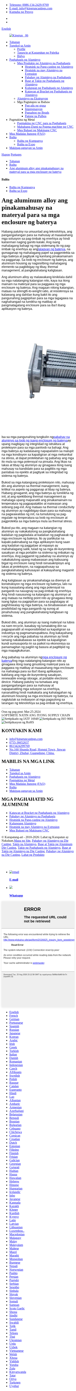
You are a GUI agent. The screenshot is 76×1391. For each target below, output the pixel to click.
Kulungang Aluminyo (22, 823)
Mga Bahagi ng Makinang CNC (37, 130)
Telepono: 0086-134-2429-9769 (29, 4)
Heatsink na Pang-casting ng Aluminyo (49, 66)
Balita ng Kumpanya (30, 140)
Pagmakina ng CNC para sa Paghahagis (41, 123)
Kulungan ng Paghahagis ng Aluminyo (49, 88)
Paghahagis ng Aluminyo (24, 59)
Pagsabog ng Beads (37, 112)
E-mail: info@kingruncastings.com (30, 8)
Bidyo (21, 56)
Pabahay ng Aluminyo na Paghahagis (48, 77)
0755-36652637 (19, 742)
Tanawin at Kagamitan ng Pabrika (38, 52)
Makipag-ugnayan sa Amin (26, 148)
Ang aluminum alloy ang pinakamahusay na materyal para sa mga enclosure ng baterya (36, 170)
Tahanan (14, 42)
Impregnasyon (33, 109)
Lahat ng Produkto (32, 854)
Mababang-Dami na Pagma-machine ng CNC (45, 126)
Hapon (6, 154)
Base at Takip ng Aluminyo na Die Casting (36, 849)
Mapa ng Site (22, 840)
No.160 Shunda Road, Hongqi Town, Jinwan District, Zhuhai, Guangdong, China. (37, 751)
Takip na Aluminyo (24, 844)
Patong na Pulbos (35, 116)
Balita (13, 137)
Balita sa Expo (26, 144)
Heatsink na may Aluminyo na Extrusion (34, 827)
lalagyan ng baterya (51, 249)
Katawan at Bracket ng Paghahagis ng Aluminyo (39, 812)
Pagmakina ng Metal (22, 780)
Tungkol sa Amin (20, 45)
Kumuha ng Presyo (21, 12)
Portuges (16, 154)
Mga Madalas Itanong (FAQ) (27, 133)
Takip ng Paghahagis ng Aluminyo (39, 847)
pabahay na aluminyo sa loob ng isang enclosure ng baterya (36, 438)
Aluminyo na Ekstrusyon (32, 98)
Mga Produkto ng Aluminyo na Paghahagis (43, 63)
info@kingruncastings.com (25, 739)
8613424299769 (19, 746)
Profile (21, 49)
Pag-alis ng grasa (35, 105)
